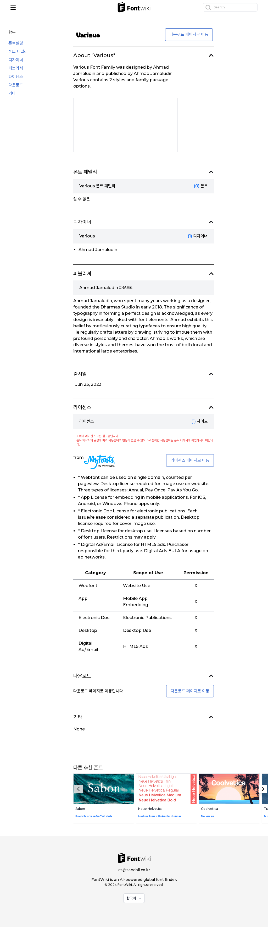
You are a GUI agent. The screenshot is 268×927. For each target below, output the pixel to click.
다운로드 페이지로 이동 (189, 34)
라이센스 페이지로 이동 (190, 460)
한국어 (131, 898)
